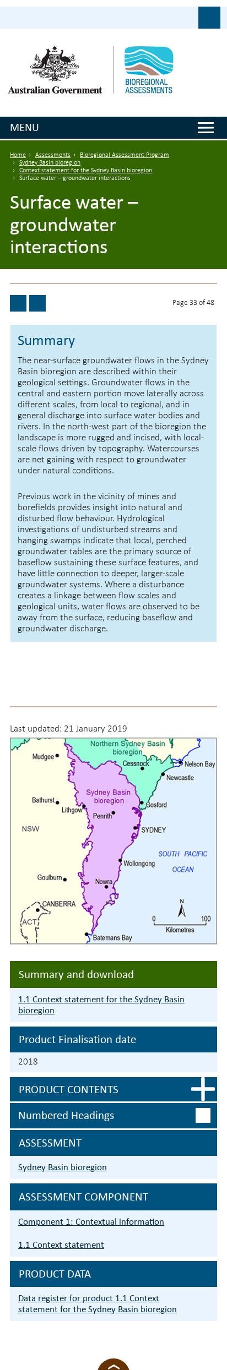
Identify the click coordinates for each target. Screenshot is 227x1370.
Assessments (53, 155)
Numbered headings (66, 1115)
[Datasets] (18, 303)
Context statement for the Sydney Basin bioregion (85, 170)
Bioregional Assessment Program (124, 155)
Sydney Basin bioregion (49, 163)
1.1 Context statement (61, 1245)
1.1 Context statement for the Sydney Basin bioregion (101, 1005)
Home (18, 155)
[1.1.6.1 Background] (37, 303)
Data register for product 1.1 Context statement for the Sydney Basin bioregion (97, 1303)
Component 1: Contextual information (91, 1221)
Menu (24, 127)
